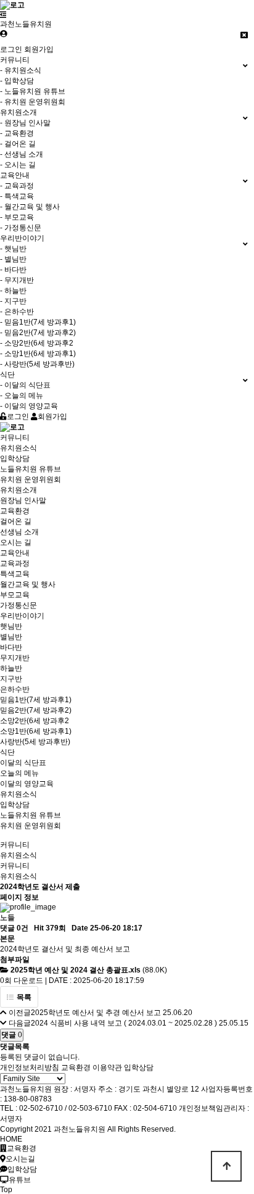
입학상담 (15, 458)
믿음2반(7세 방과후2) (36, 710)
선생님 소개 (19, 532)
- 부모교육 (17, 217)
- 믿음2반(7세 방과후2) (38, 332)
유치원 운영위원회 (30, 479)
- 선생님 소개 (21, 154)
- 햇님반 (13, 248)
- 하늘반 (13, 290)
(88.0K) (88, 970)
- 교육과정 (17, 185)
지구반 (11, 678)
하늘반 (11, 668)
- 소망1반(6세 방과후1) (38, 353)
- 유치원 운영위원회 (32, 101)
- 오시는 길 (18, 164)
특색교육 (15, 574)
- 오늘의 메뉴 (21, 395)
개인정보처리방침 (29, 1067)
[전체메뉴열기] (3, 14)
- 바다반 (13, 269)
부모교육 (15, 595)
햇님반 (11, 626)
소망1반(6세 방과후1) (36, 731)
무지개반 (15, 657)
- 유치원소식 (20, 70)
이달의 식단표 (23, 762)
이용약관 (107, 1067)
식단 (7, 752)
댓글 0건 (14, 928)
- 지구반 (13, 301)
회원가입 (39, 49)
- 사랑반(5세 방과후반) (37, 364)
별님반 (11, 636)
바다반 (11, 647)
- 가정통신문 (20, 227)
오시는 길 (15, 542)
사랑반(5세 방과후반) (35, 741)
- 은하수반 (17, 311)
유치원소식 (18, 448)
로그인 (11, 49)
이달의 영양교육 (27, 783)
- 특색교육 (17, 196)
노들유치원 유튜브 (30, 469)
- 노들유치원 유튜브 (32, 91)
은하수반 (15, 689)
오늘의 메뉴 (19, 773)
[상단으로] (226, 1166)
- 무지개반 (17, 280)
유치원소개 (18, 490)
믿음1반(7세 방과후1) (36, 699)
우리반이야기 (22, 616)
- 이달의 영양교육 (29, 406)
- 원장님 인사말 (25, 122)
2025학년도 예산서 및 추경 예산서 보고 (96, 1012)
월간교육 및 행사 (27, 584)
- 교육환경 (17, 133)
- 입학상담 (17, 81)
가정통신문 (18, 605)
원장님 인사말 (23, 500)
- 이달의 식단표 (25, 385)
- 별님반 (13, 259)
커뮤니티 (15, 437)
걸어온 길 (15, 521)
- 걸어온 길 (18, 143)
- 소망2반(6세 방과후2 (36, 343)
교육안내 (15, 553)
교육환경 (15, 511)
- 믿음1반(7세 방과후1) (38, 322)
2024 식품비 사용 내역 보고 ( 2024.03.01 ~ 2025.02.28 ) (124, 1023)
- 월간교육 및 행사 (30, 206)
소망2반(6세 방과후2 (34, 720)
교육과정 (15, 563)
